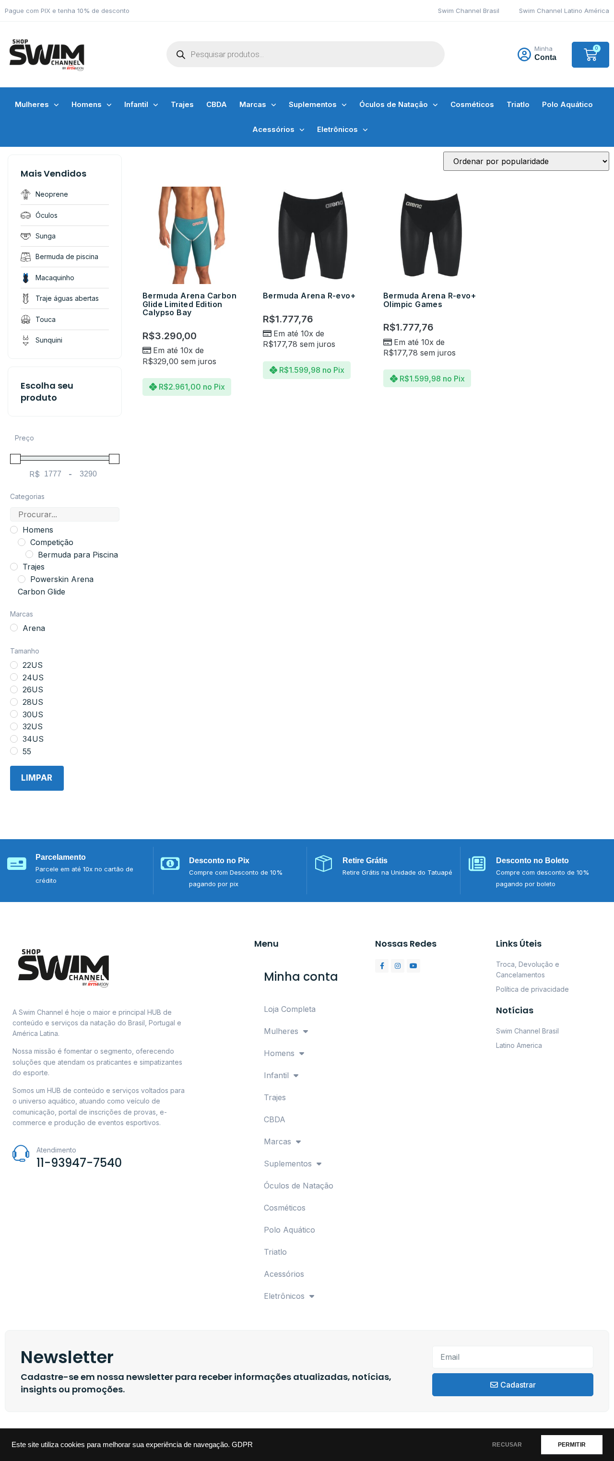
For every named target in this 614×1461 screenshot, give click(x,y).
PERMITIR (572, 1444)
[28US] (14, 702)
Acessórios (273, 129)
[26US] (14, 689)
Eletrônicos (337, 129)
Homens (86, 104)
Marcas (252, 104)
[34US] (14, 739)
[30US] (14, 714)
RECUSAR (507, 1444)
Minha (543, 48)
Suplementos (313, 104)
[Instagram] (397, 966)
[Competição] (21, 542)
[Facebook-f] (382, 966)
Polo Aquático (567, 104)
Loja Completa (290, 1009)
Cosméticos (472, 104)
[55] (14, 751)
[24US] (14, 677)
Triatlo (518, 104)
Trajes (182, 104)
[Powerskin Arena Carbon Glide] (21, 579)
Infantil (136, 104)
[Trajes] (14, 566)
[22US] (14, 665)
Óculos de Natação (393, 104)
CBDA (216, 104)
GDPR (242, 1445)
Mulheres (32, 104)
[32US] (14, 726)
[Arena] (14, 627)
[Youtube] (413, 966)
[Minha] (524, 55)
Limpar (36, 778)
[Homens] (14, 530)
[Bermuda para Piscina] (29, 554)
